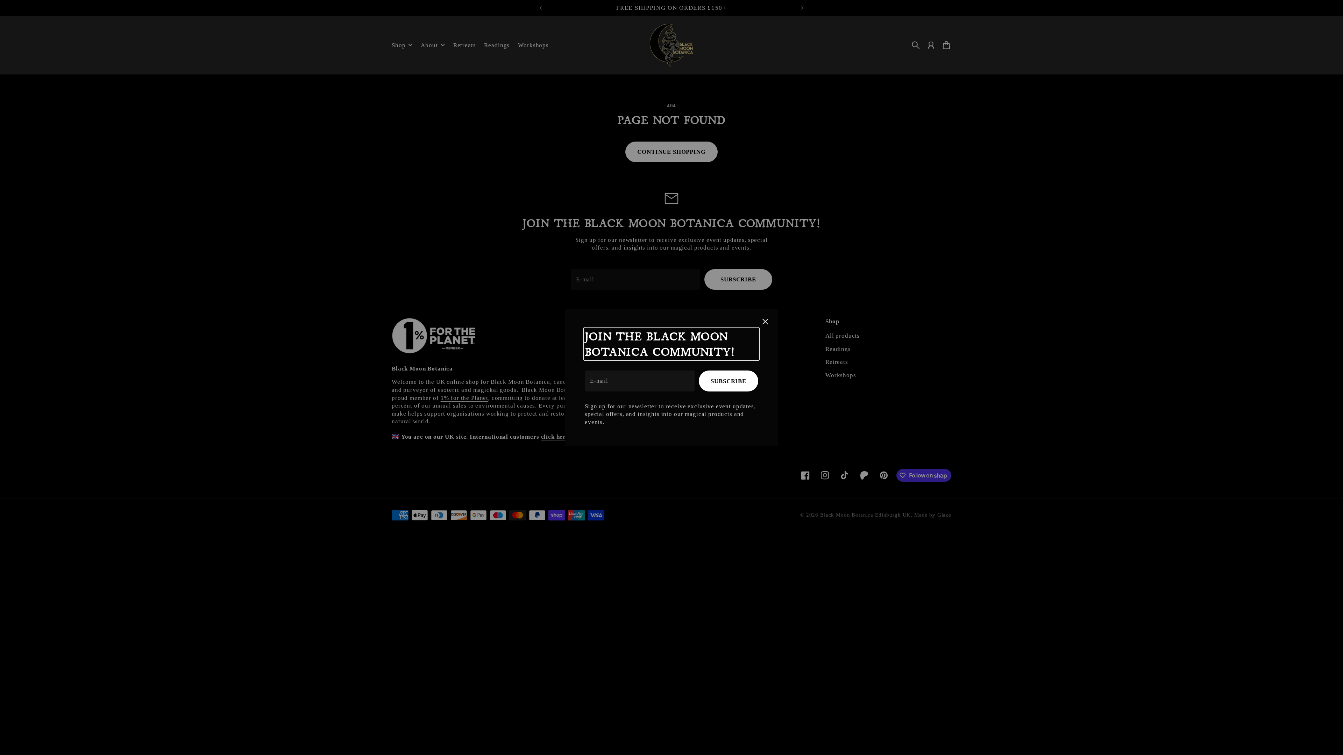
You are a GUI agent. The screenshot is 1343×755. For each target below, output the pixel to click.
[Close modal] (765, 322)
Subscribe (728, 381)
